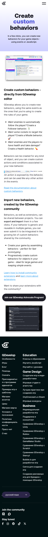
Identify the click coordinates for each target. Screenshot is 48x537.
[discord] (3, 514)
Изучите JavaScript (32, 362)
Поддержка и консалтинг (29, 418)
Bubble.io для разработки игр (30, 461)
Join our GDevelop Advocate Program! (24, 297)
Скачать (6, 375)
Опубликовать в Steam (34, 396)
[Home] (4, 3)
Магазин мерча (9, 407)
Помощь (6, 370)
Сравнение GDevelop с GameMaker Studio (34, 440)
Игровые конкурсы (32, 401)
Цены (4, 403)
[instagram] (8, 524)
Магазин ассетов (6, 398)
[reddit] (13, 523)
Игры (4, 362)
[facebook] (3, 523)
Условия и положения (7, 413)
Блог (4, 366)
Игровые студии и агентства (31, 384)
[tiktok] (19, 523)
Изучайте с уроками (32, 366)
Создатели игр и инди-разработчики (34, 377)
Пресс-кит (7, 429)
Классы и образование (34, 358)
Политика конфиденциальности (9, 422)
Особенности (8, 358)
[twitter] (25, 524)
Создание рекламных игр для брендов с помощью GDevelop (33, 476)
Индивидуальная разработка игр (31, 411)
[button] (44, 3)
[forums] (9, 514)
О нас (4, 433)
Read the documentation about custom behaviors (20, 189)
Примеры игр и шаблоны (9, 391)
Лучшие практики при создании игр (33, 391)
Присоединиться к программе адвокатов (9, 382)
